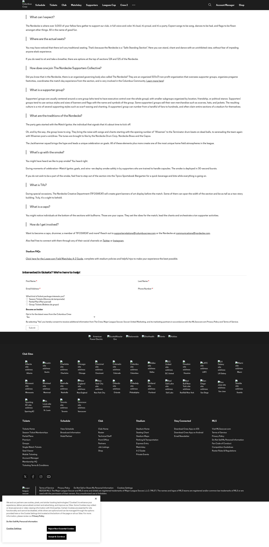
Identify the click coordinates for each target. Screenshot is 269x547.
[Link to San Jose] (222, 385)
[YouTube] (49, 476)
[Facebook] (33, 476)
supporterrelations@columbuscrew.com (135, 233)
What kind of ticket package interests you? (45, 296)
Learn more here (154, 80)
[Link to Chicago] (82, 365)
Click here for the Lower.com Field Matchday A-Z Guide (54, 258)
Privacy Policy (38, 516)
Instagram (118, 240)
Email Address (33, 288)
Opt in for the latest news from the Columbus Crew (48, 314)
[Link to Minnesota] (29, 385)
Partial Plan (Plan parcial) (40, 301)
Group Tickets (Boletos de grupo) (44, 304)
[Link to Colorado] (117, 365)
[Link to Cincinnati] (99, 365)
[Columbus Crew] (27, 5)
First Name (31, 281)
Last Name (143, 281)
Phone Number (145, 288)
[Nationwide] (132, 336)
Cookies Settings (125, 488)
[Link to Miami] (239, 366)
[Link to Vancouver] (82, 404)
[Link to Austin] (47, 366)
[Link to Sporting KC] (29, 404)
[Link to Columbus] (134, 365)
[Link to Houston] (187, 365)
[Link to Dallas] (152, 366)
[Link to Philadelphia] (134, 385)
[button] (133, 5)
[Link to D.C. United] (169, 365)
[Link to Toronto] (64, 404)
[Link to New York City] (99, 384)
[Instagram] (41, 476)
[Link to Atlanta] (29, 365)
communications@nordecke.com (193, 233)
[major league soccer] (26, 491)
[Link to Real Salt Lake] (169, 384)
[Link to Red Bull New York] (187, 384)
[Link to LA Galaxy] (222, 365)
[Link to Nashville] (64, 385)
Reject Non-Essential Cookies (61, 529)
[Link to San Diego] (204, 384)
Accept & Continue (56, 537)
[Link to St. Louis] (47, 404)
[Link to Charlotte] (64, 365)
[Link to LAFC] (204, 366)
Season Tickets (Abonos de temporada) (47, 299)
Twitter (106, 240)
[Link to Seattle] (239, 385)
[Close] (96, 499)
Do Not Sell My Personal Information (22, 521)
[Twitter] (25, 476)
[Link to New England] (82, 384)
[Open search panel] (210, 5)
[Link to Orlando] (117, 385)
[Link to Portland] (152, 385)
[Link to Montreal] (47, 385)
